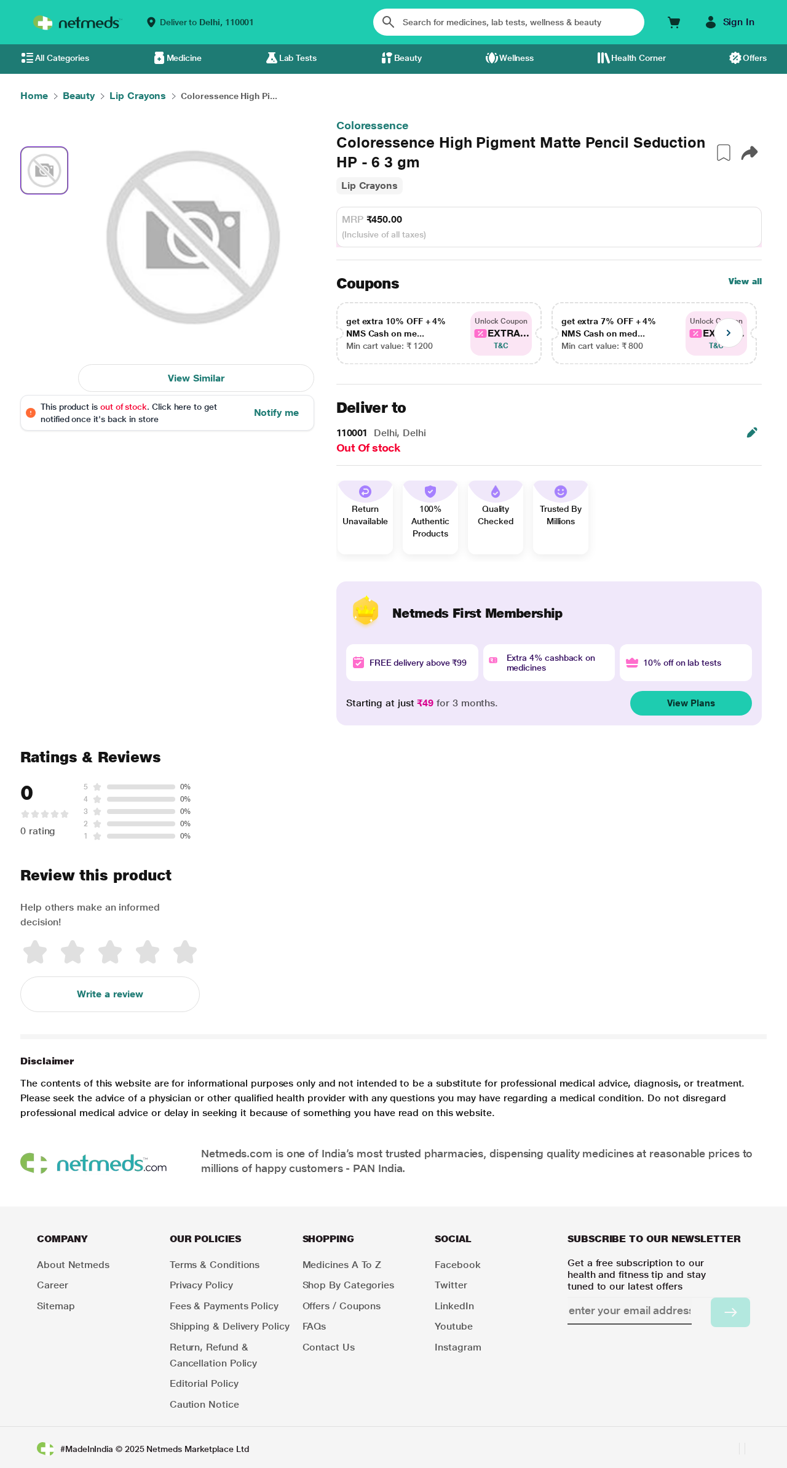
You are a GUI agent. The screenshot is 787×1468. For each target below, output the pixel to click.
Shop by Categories (349, 1285)
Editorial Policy (204, 1383)
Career (52, 1285)
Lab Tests (298, 58)
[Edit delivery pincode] (752, 432)
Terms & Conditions (215, 1265)
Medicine (184, 58)
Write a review (110, 994)
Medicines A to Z (342, 1265)
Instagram (458, 1347)
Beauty (408, 58)
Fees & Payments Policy (224, 1306)
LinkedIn (454, 1306)
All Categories (62, 58)
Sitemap (55, 1306)
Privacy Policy (201, 1285)
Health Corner (638, 58)
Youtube (453, 1326)
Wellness (516, 58)
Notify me (276, 412)
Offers (755, 58)
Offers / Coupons (342, 1306)
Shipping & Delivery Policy (230, 1326)
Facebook (457, 1265)
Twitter (451, 1285)
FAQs (314, 1326)
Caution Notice (204, 1404)
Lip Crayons (369, 185)
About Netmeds (73, 1265)
